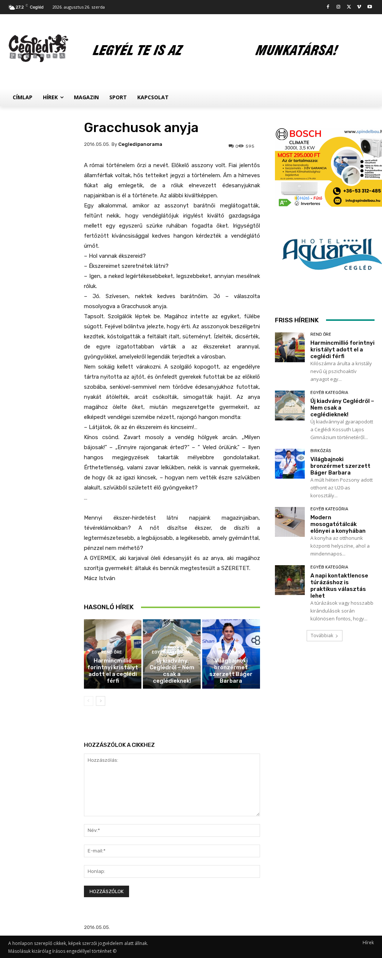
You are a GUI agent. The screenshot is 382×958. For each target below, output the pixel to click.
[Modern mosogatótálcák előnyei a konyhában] (290, 522)
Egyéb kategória (171, 652)
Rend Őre (111, 652)
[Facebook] (328, 7)
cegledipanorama (140, 144)
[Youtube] (369, 7)
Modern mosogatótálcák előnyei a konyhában (338, 524)
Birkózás (230, 652)
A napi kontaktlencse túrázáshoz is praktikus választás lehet (339, 585)
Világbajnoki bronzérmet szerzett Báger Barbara (231, 670)
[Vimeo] (359, 7)
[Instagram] (338, 7)
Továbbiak (322, 635)
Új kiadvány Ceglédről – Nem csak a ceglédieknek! (172, 670)
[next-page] (100, 701)
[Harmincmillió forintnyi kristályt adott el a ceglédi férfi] (290, 347)
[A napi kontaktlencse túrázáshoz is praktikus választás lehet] (290, 580)
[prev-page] (88, 701)
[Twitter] (349, 7)
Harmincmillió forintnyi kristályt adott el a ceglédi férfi (112, 670)
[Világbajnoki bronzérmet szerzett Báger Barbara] (290, 464)
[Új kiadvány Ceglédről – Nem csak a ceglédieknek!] (290, 405)
